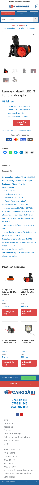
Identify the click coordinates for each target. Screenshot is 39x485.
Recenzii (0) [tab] (7, 171)
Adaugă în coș (22, 123)
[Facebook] (17, 414)
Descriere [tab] (6, 165)
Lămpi (29, 130)
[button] (3, 6)
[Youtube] (21, 414)
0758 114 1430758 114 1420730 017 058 (19, 403)
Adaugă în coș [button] (9, 312)
